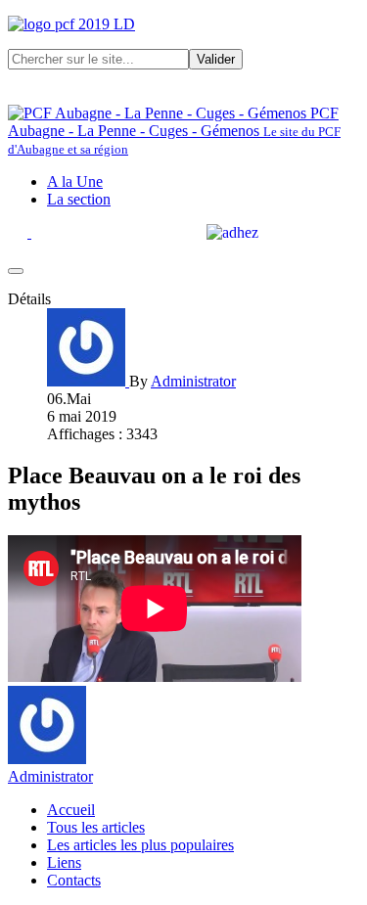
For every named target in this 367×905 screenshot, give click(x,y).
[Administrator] (88, 381)
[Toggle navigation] (15, 271)
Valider (216, 59)
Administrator (50, 776)
